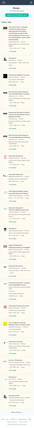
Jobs (7, 419)
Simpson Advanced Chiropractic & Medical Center (20, 288)
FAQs (29, 419)
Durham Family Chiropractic (16, 195)
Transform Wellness (14, 212)
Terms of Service (12, 422)
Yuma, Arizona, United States (16, 79)
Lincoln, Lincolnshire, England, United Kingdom (18, 382)
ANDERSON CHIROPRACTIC (16, 176)
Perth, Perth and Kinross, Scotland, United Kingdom (19, 122)
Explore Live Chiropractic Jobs (17, 15)
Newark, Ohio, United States (17, 400)
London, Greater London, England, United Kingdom (19, 161)
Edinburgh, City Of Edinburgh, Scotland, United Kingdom (19, 142)
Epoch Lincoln (12, 379)
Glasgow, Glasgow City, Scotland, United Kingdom (19, 45)
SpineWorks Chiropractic (15, 327)
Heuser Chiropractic (14, 77)
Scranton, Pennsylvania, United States (18, 233)
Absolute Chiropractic (14, 268)
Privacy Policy (23, 422)
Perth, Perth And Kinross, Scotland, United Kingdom (19, 99)
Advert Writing (22, 419)
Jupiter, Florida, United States (16, 293)
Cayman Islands (13, 62)
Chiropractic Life (13, 96)
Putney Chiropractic (14, 343)
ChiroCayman (12, 60)
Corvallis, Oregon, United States (17, 310)
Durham (11, 198)
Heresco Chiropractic (14, 308)
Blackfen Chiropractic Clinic (16, 249)
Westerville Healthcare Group (16, 397)
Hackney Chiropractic (14, 158)
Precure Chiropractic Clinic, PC (16, 362)
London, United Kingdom (15, 329)
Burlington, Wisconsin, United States (18, 179)
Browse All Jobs (16, 412)
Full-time (23, 41)
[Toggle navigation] (31, 2)
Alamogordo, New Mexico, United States (20, 364)
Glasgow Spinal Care (14, 41)
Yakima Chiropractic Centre (16, 230)
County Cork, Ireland (14, 270)
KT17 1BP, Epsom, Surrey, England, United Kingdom (19, 215)
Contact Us (13, 419)
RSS (2, 419)
